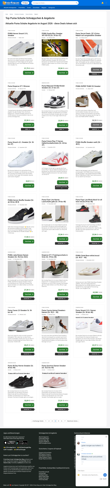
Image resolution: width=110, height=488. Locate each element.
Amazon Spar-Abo (44, 440)
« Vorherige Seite (37, 421)
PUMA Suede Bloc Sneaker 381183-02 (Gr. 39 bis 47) (52, 34)
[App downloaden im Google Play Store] (22, 443)
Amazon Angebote (44, 441)
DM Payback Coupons (45, 454)
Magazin (44, 7)
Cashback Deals (43, 475)
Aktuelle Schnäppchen (10, 7)
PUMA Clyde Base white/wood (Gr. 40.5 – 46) (87, 256)
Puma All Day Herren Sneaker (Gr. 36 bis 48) (20, 367)
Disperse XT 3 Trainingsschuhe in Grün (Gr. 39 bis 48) (55, 256)
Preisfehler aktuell (44, 472)
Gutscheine (36, 7)
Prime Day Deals (43, 479)
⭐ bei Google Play (24, 447)
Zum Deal (28, 73)
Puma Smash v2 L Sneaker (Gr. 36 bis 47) (21, 143)
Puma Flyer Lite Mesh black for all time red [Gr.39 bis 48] (89, 201)
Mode (11, 14)
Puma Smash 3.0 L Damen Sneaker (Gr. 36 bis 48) (86, 311)
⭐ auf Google (19, 449)
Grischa (43, 37)
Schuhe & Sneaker (19, 14)
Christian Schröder (12, 37)
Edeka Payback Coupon (45, 457)
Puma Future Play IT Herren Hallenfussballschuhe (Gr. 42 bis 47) (54, 143)
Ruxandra (44, 314)
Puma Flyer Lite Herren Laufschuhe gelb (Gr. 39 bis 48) (54, 201)
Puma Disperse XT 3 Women (19, 86)
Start (7, 14)
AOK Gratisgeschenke (45, 443)
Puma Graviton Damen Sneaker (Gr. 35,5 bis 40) (54, 367)
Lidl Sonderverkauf (44, 438)
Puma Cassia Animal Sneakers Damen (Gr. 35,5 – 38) (53, 311)
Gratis (29, 7)
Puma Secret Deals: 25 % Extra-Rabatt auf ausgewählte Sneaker (88, 34)
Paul (77, 37)
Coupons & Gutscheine (45, 452)
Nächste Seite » (72, 421)
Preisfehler (22, 7)
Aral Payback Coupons (45, 455)
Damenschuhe (11, 252)
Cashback (20, 462)
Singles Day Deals (44, 478)
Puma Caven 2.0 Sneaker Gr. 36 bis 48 (20, 311)
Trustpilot (8, 449)
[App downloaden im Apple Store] (9, 442)
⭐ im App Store (10, 447)
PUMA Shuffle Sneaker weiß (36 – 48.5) (89, 143)
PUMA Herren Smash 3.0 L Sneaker (18, 34)
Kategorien (52, 7)
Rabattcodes (7, 462)
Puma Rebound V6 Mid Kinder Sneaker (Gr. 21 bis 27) (53, 87)
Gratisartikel (22, 461)
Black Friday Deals (44, 476)
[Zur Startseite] (12, 3)
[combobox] (55, 3)
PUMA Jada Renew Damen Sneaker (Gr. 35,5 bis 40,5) (18, 256)
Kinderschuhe (45, 83)
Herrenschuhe (12, 362)
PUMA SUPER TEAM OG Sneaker (88, 86)
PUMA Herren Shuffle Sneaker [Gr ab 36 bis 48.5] (21, 201)
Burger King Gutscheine (45, 458)
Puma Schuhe (29, 14)
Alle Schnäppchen (44, 437)
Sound (104, 479)
